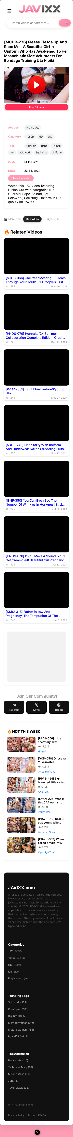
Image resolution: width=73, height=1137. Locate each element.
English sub (18, 978)
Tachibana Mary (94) (20, 1067)
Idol (13, 971)
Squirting (41, 152)
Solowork (25, 152)
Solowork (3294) (18, 1002)
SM (12, 152)
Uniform (57, 152)
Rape (44, 145)
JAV (50, 136)
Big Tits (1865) (17, 1016)
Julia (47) (13, 1080)
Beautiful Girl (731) (19, 1036)
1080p (30, 136)
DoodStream (36, 107)
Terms (31, 1115)
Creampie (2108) (18, 1009)
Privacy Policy (16, 1115)
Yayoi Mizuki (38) (18, 1087)
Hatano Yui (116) (18, 1060)
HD (41, 136)
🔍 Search (52, 219)
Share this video (20, 178)
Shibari (57, 145)
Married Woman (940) (21, 1022)
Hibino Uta (32, 127)
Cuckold (31, 145)
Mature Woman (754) (21, 1029)
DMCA (42, 1115)
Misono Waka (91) (19, 1074)
